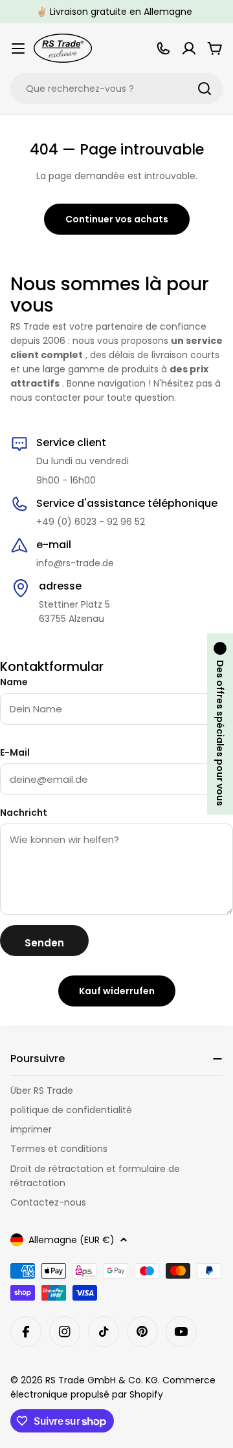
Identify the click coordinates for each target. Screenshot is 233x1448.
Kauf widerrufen (117, 991)
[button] (220, 724)
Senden (44, 943)
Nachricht (23, 812)
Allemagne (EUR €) (71, 1239)
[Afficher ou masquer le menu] (18, 48)
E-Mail (15, 752)
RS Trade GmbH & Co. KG (101, 1380)
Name (14, 682)
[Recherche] (204, 88)
